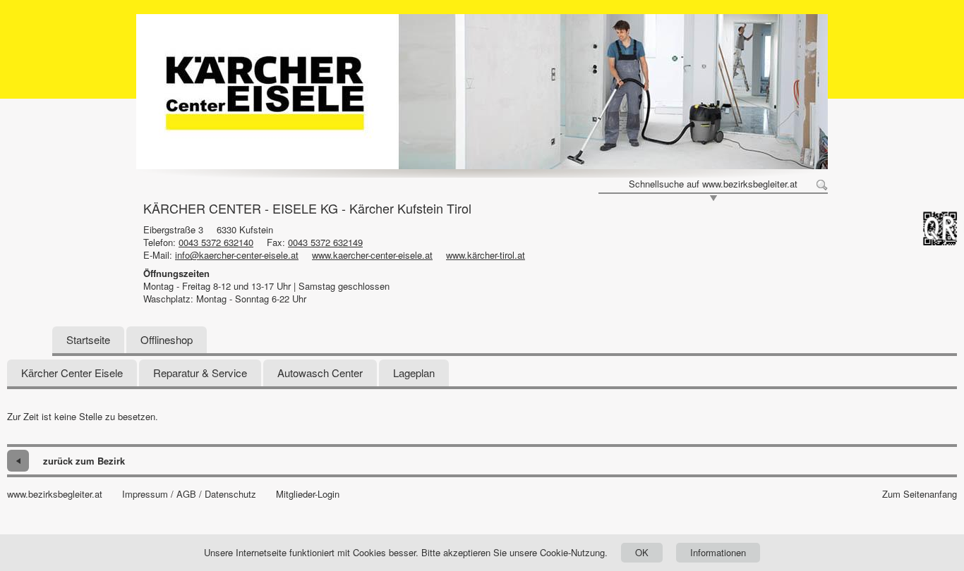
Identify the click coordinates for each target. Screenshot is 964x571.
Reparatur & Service (200, 372)
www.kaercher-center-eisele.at (372, 255)
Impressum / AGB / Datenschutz (189, 494)
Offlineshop (166, 339)
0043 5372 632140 (216, 242)
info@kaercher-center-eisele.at (237, 255)
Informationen (718, 552)
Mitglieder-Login (307, 494)
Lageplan (414, 372)
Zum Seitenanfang (919, 494)
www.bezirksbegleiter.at (54, 494)
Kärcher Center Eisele (72, 372)
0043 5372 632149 (325, 242)
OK (642, 552)
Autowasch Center (320, 372)
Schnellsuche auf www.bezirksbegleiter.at (713, 184)
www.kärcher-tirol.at (485, 255)
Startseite (88, 339)
